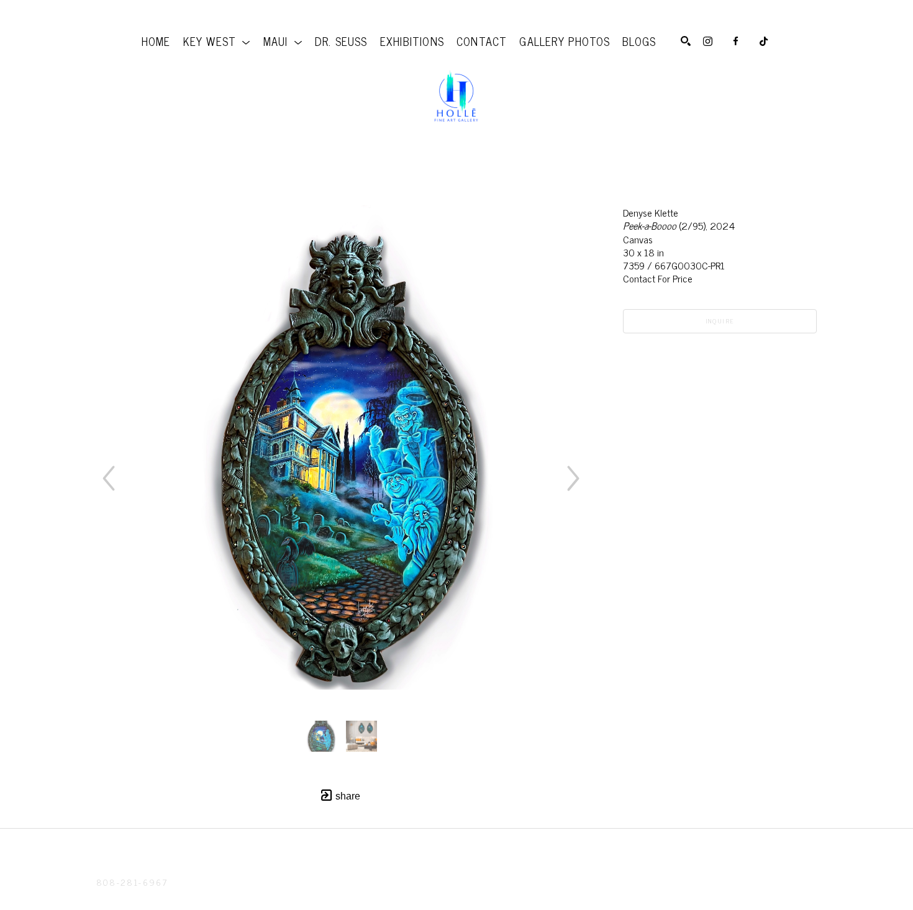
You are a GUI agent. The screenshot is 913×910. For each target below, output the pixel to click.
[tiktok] (763, 41)
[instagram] (707, 41)
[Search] (686, 41)
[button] (217, 41)
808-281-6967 (132, 882)
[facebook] (735, 41)
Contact (118, 898)
